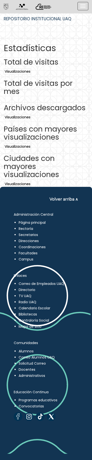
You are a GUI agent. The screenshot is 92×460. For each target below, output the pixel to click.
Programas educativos (38, 400)
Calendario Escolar (34, 308)
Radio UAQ (27, 302)
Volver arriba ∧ (64, 199)
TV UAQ (25, 295)
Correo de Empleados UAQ (41, 283)
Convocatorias (31, 406)
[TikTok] (40, 416)
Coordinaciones (32, 247)
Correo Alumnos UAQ (37, 357)
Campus (26, 259)
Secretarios (28, 234)
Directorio (27, 289)
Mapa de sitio (30, 326)
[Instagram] (29, 416)
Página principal (32, 222)
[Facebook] (18, 416)
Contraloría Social (34, 320)
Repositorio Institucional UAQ (37, 19)
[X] (51, 416)
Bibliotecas (28, 314)
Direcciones (29, 240)
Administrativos (32, 375)
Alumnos (26, 351)
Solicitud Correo (32, 363)
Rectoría (26, 228)
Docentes (27, 369)
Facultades (28, 253)
